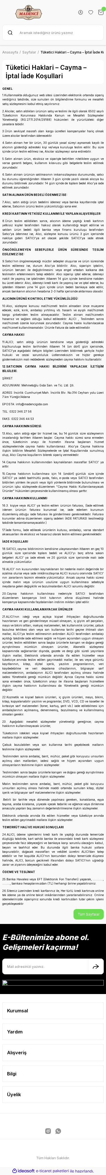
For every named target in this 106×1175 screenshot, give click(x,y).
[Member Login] (80, 12)
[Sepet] (101, 12)
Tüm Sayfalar (88, 914)
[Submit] (96, 966)
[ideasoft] (23, 1171)
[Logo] (28, 12)
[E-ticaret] (52, 1171)
